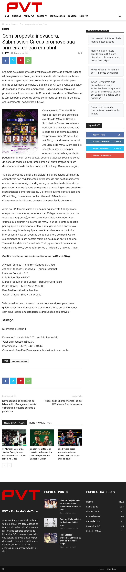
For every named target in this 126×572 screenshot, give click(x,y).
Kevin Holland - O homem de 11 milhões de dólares (105, 71)
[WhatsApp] (28, 60)
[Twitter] (13, 60)
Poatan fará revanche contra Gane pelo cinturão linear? (105, 110)
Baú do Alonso (57, 16)
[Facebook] (5, 60)
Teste (101, 569)
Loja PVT (84, 16)
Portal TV (42, 16)
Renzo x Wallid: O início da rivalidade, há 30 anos (70, 522)
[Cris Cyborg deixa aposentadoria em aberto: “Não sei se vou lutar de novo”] (70, 437)
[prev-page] (4, 465)
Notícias (16, 16)
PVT (7, 53)
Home (6, 16)
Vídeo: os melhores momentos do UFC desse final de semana (63, 402)
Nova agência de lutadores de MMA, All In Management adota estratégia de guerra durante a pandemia (19, 406)
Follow (117, 141)
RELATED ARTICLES (14, 422)
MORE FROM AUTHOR (40, 422)
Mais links (111, 569)
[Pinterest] (20, 60)
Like (119, 135)
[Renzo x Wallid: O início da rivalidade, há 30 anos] (50, 522)
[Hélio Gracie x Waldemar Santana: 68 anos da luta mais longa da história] (50, 538)
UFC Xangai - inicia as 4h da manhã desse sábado (106, 40)
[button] (120, 16)
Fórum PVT (29, 16)
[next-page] (10, 465)
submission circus (19, 361)
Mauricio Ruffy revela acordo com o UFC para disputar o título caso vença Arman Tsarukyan (106, 55)
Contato (72, 16)
